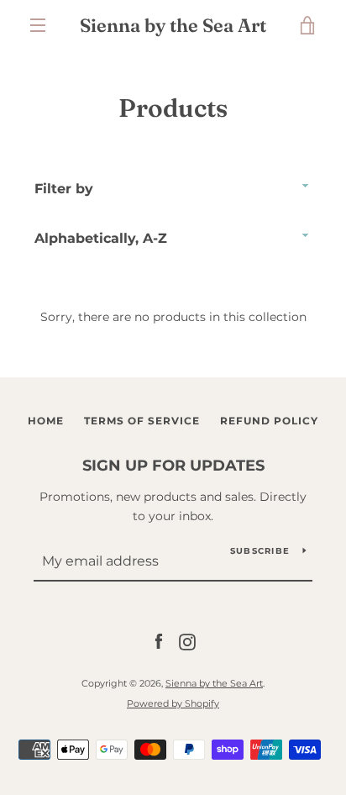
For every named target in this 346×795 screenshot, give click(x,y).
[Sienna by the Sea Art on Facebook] (158, 641)
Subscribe (260, 550)
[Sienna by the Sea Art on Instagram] (187, 641)
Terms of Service (142, 420)
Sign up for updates (173, 465)
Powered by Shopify (173, 703)
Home (46, 420)
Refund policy (269, 420)
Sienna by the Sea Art (173, 25)
